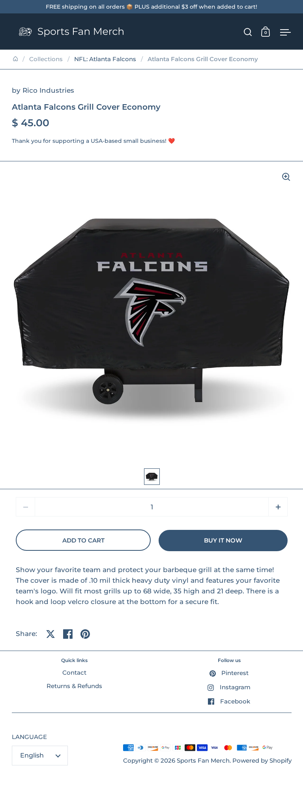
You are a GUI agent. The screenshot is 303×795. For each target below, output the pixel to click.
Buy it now (223, 540)
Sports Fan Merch (203, 760)
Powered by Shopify (262, 760)
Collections (46, 59)
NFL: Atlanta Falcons (105, 59)
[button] (278, 506)
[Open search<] (248, 32)
